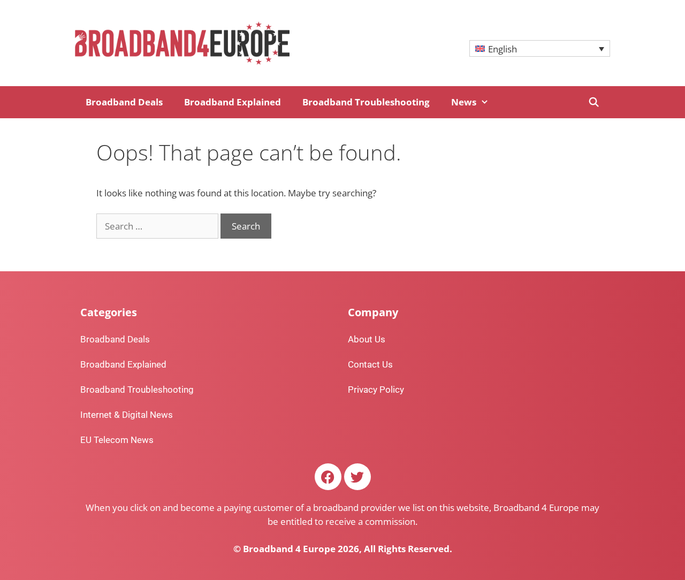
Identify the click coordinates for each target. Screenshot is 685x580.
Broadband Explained (232, 102)
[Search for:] (158, 226)
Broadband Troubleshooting (366, 102)
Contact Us (370, 364)
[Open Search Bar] (593, 102)
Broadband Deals (124, 102)
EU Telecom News (117, 439)
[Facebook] (328, 476)
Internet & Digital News (126, 414)
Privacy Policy (376, 389)
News (463, 102)
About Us (366, 339)
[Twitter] (357, 476)
